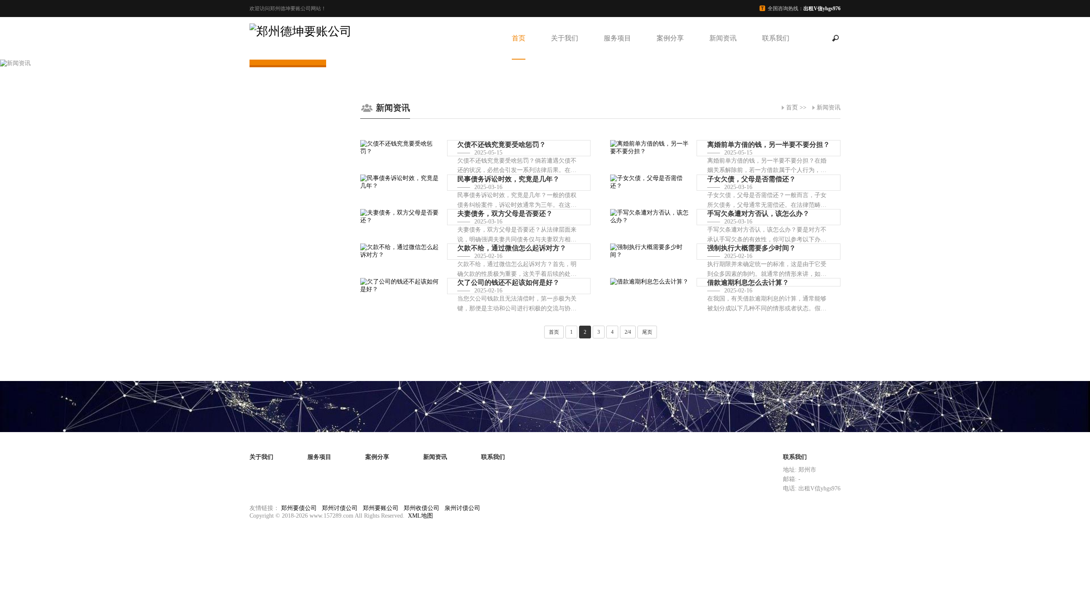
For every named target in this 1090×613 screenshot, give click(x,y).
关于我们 (564, 38)
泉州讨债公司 (462, 508)
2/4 (628, 332)
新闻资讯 (723, 38)
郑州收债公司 (421, 508)
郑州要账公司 (381, 508)
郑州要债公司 (299, 508)
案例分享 (670, 38)
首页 (518, 38)
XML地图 (420, 516)
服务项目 (617, 38)
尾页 (647, 332)
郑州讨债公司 (340, 508)
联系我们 (775, 38)
